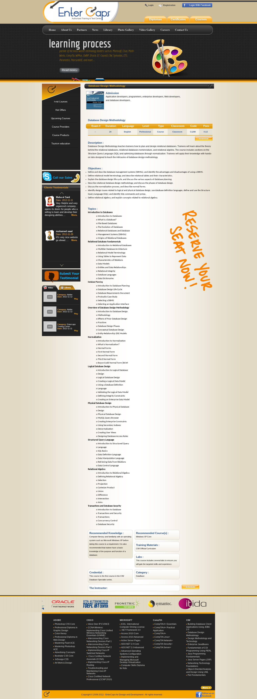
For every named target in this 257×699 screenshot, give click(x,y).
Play (76, 298)
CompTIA (157, 620)
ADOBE (57, 620)
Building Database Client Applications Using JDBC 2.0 (198, 627)
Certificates (178, 19)
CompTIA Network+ (163, 640)
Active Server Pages (130, 640)
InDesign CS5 (62, 659)
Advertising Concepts (65, 652)
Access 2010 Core (130, 633)
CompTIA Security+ (163, 644)
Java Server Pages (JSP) (199, 659)
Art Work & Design (63, 663)
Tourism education (60, 143)
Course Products (60, 135)
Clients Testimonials (56, 187)
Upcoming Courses (60, 118)
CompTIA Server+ (162, 647)
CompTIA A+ (160, 633)
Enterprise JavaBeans (198, 644)
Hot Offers (60, 110)
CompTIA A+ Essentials (165, 624)
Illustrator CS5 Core (64, 656)
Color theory (60, 633)
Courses (201, 19)
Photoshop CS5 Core (65, 624)
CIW (188, 620)
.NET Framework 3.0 (131, 630)
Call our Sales (62, 177)
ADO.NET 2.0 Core (130, 644)
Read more (70, 70)
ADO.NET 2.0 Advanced (132, 647)
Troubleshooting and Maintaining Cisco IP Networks (97, 671)
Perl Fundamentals (197, 675)
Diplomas (155, 19)
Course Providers (60, 126)
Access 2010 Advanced (132, 637)
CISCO (90, 620)
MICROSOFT (126, 620)
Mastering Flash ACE (65, 643)
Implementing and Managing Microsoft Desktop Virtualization (130, 660)
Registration (169, 5)
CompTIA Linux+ (162, 637)
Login (151, 5)
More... (75, 215)
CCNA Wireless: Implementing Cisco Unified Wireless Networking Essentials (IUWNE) (100, 631)
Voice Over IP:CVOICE (98, 624)
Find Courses (60, 101)
